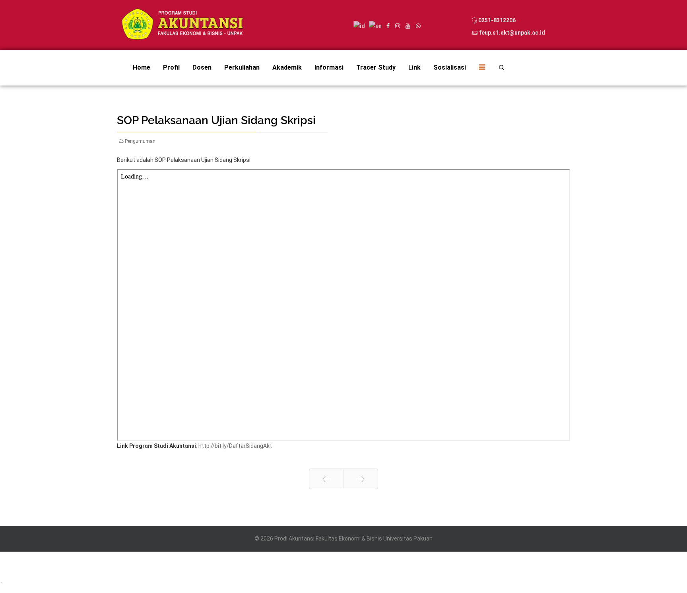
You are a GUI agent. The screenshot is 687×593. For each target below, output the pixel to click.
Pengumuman (140, 141)
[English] (1, 582)
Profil (171, 67)
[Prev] (326, 479)
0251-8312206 (497, 20)
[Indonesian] (0, 582)
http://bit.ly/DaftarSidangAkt (235, 446)
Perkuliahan (242, 67)
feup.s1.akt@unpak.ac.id (512, 32)
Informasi (329, 67)
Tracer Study (376, 67)
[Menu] (478, 68)
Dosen (202, 67)
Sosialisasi (449, 67)
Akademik (287, 67)
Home (141, 67)
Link (414, 67)
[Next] (361, 479)
